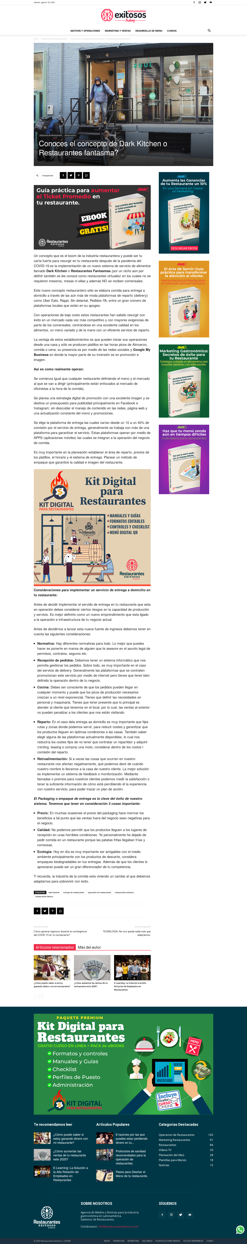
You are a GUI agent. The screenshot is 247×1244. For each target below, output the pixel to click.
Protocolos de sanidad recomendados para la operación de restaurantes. (131, 1157)
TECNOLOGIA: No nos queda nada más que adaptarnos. (127, 933)
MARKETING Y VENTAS (118, 30)
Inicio (36, 38)
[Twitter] (205, 2)
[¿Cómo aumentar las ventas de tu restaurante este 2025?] (92, 967)
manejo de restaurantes (73, 892)
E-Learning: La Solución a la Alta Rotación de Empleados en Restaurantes (130, 986)
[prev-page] (36, 996)
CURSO (210, 1240)
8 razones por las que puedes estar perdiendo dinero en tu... (132, 1138)
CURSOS (172, 30)
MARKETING (133, 1240)
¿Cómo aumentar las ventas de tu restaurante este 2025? (69, 1155)
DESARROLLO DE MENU (148, 30)
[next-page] (41, 996)
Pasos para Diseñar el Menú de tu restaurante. (132, 1173)
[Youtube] (210, 2)
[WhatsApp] (86, 175)
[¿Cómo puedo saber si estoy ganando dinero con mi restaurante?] (52, 967)
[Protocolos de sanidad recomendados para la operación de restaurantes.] (104, 1155)
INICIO (107, 1240)
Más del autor (89, 947)
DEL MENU (147, 1240)
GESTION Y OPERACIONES (85, 30)
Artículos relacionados (55, 947)
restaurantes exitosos (124, 892)
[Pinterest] (78, 175)
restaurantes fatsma (44, 896)
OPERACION (118, 1240)
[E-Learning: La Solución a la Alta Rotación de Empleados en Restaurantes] (132, 967)
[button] (209, 31)
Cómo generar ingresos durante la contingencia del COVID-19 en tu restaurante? (60, 933)
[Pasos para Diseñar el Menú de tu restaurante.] (104, 1175)
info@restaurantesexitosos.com (118, 1226)
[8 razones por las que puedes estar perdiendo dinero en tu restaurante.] (104, 1138)
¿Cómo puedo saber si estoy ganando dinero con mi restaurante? (70, 1138)
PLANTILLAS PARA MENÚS (168, 1240)
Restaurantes (70, 135)
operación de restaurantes (99, 892)
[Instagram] (199, 2)
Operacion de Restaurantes (54, 38)
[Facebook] (194, 2)
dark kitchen (54, 892)
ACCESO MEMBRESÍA (193, 1240)
